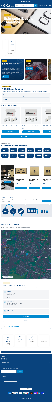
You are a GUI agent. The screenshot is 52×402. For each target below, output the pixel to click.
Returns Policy (17, 397)
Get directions (26, 316)
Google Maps (10, 326)
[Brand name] (5, 150)
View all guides (46, 200)
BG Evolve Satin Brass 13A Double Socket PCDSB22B (20, 179)
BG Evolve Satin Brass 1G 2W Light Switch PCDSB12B (34, 179)
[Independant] (20, 341)
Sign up (20, 371)
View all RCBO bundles (26, 136)
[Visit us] (43, 341)
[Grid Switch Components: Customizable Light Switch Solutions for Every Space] (37, 211)
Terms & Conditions (25, 397)
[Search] (35, 5)
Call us (26, 323)
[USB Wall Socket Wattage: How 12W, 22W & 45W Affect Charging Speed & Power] (13, 211)
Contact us (26, 320)
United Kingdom (25, 388)
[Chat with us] (32, 341)
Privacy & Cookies (34, 397)
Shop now (7, 27)
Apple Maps (16, 326)
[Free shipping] (8, 341)
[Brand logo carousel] (26, 153)
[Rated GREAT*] (12, 46)
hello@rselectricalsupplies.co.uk (10, 381)
